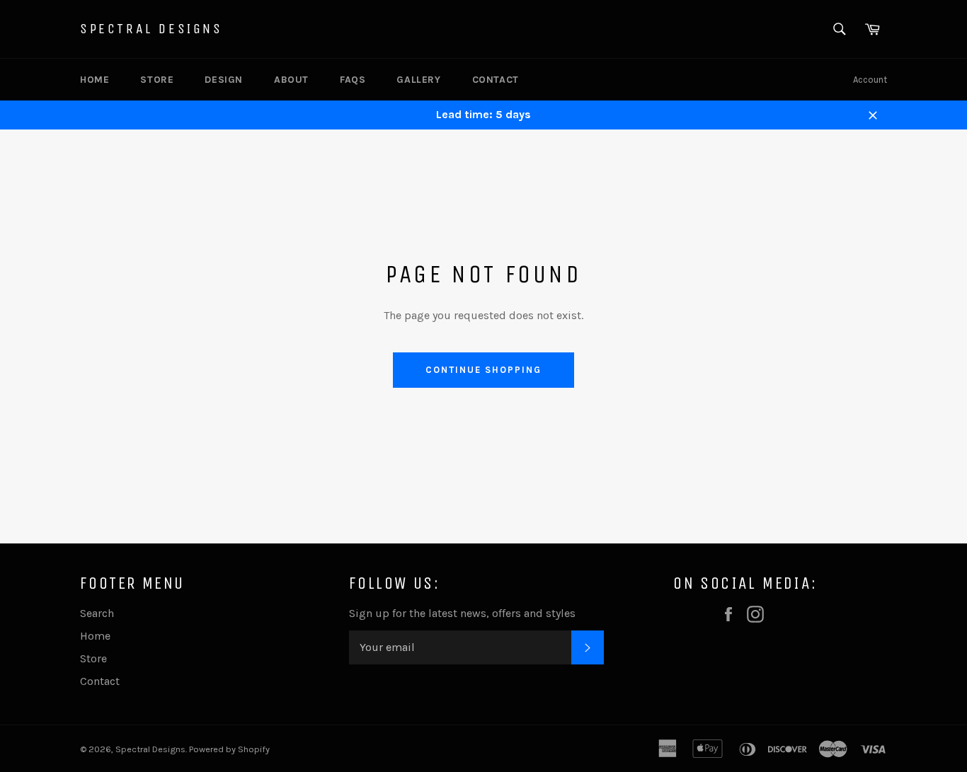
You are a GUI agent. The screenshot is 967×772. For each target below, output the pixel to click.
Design (224, 80)
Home (94, 80)
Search (97, 613)
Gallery (418, 80)
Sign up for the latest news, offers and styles (462, 613)
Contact (495, 80)
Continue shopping (483, 369)
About (291, 80)
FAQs (352, 80)
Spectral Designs (151, 29)
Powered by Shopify (229, 749)
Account (870, 79)
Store (156, 80)
